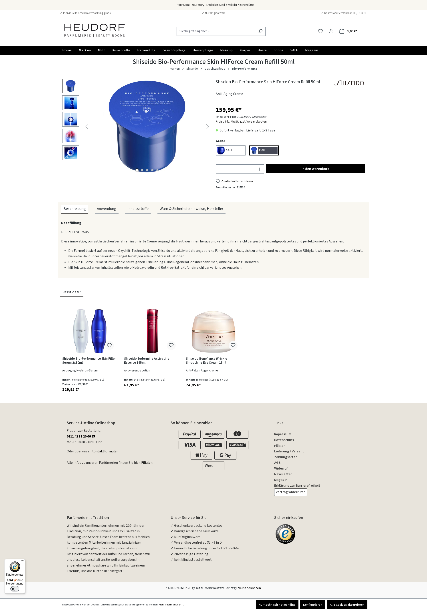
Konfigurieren (312, 605)
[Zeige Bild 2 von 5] (142, 170)
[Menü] (22, 561)
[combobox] (216, 31)
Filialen (147, 462)
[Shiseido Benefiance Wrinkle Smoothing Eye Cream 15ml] (213, 331)
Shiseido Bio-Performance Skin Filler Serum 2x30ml (89, 361)
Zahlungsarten (286, 457)
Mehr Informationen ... (171, 605)
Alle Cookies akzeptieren (347, 605)
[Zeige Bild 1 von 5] (137, 170)
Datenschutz (284, 440)
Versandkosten (249, 588)
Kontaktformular (104, 451)
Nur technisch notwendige (277, 605)
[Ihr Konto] (331, 31)
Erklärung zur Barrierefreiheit (297, 485)
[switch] (14, 588)
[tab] (74, 209)
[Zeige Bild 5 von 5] (157, 170)
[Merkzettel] (320, 31)
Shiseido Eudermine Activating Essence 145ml (146, 361)
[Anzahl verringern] (220, 169)
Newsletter (283, 474)
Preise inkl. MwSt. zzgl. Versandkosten (241, 121)
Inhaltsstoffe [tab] (138, 209)
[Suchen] (260, 31)
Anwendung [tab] (106, 209)
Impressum (282, 434)
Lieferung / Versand (289, 451)
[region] (137, 126)
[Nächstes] (207, 126)
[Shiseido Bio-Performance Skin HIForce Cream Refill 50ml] (147, 126)
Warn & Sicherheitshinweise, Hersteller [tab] (191, 209)
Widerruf (281, 468)
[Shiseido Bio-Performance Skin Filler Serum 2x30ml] (89, 331)
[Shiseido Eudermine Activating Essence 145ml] (151, 331)
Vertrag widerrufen (291, 492)
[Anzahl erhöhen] (259, 169)
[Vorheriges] (86, 126)
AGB (277, 462)
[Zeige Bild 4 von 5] (152, 170)
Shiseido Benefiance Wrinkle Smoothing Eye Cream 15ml (206, 361)
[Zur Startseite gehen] (94, 30)
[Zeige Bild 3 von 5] (147, 170)
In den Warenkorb (315, 168)
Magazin (280, 479)
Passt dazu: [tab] (71, 292)
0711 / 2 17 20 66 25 (81, 436)
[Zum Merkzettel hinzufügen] (109, 345)
